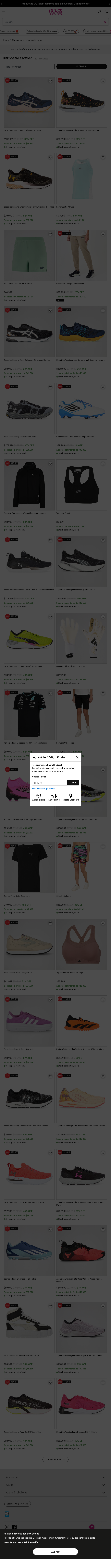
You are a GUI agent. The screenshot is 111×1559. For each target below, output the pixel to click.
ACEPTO (55, 1552)
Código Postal (39, 777)
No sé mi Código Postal (43, 788)
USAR (73, 782)
